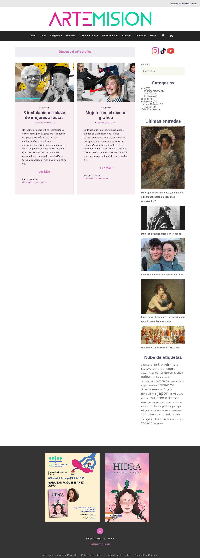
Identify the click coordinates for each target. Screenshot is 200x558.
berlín (175, 365)
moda (144, 398)
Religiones (56, 35)
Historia (70, 35)
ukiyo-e (157, 419)
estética (153, 385)
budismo (146, 368)
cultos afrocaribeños (169, 372)
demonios (162, 381)
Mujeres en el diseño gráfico (106, 115)
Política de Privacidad (67, 555)
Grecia (168, 389)
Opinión (148, 93)
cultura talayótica (162, 377)
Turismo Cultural (88, 35)
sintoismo (148, 414)
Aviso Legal (46, 555)
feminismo (166, 385)
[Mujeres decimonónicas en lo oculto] (163, 218)
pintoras (155, 406)
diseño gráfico (27, 182)
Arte (43, 35)
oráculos (177, 402)
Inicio (33, 35)
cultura (146, 377)
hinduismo (148, 393)
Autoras (126, 35)
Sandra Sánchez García (45, 122)
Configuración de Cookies (117, 555)
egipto (144, 385)
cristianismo (147, 373)
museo (146, 402)
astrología (162, 364)
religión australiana (151, 410)
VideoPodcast (110, 35)
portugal (176, 406)
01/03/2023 (106, 107)
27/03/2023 (44, 107)
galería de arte (157, 390)
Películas (149, 96)
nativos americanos (162, 402)
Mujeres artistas (33, 179)
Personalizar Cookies (145, 555)
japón (162, 393)
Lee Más (44, 171)
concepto (168, 369)
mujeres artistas (40, 182)
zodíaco (146, 423)
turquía (147, 419)
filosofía (146, 389)
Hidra (153, 35)
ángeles (158, 423)
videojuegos (168, 419)
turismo (176, 414)
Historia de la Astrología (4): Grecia (160, 347)
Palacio (144, 406)
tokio (168, 414)
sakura (166, 410)
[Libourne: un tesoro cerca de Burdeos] (163, 254)
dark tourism (147, 381)
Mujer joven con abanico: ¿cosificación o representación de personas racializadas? (162, 197)
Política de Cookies (91, 555)
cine (156, 369)
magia (180, 394)
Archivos (145, 64)
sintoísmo (160, 415)
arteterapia (146, 365)
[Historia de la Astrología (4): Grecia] (163, 335)
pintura (166, 406)
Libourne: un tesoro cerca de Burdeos (162, 274)
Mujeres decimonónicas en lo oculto (161, 233)
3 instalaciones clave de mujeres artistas (44, 115)
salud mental (176, 411)
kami (173, 393)
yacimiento (179, 419)
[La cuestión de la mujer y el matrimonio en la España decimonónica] (163, 296)
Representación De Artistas (183, 3)
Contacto (140, 35)
